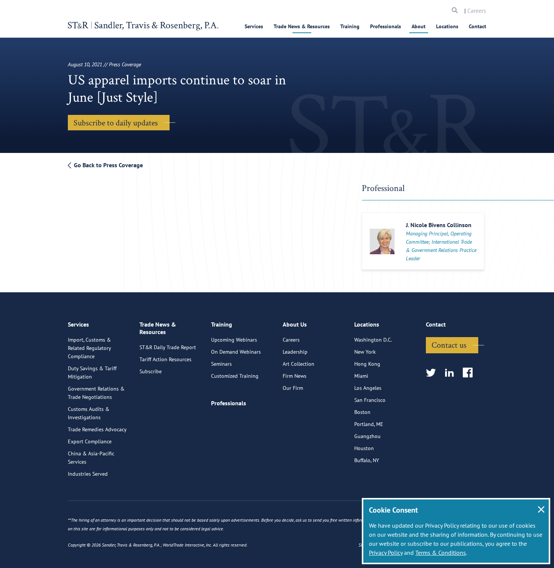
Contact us (449, 344)
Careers (476, 10)
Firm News (294, 376)
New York (365, 351)
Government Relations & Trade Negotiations (96, 392)
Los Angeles (367, 388)
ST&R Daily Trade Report (167, 347)
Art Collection (298, 363)
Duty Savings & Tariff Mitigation (92, 372)
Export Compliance (90, 441)
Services (254, 26)
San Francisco (370, 400)
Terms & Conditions (440, 552)
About (418, 26)
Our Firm (293, 388)
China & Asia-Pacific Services (91, 457)
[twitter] (433, 373)
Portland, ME (368, 424)
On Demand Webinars (236, 351)
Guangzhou (367, 436)
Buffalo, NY (366, 460)
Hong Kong (367, 363)
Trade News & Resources (302, 26)
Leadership (295, 351)
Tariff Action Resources (165, 359)
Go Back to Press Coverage (107, 165)
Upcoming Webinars (234, 339)
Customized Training (235, 376)
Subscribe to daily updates (115, 122)
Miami (361, 376)
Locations (447, 26)
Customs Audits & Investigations (88, 413)
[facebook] (470, 373)
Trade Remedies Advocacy (97, 429)
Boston (362, 412)
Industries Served (88, 473)
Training (350, 26)
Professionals (385, 26)
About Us (295, 324)
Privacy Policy (385, 552)
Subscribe (150, 371)
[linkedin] (451, 373)
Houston (364, 448)
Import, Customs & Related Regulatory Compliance (89, 348)
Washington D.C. (373, 339)
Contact (477, 26)
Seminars (221, 363)
